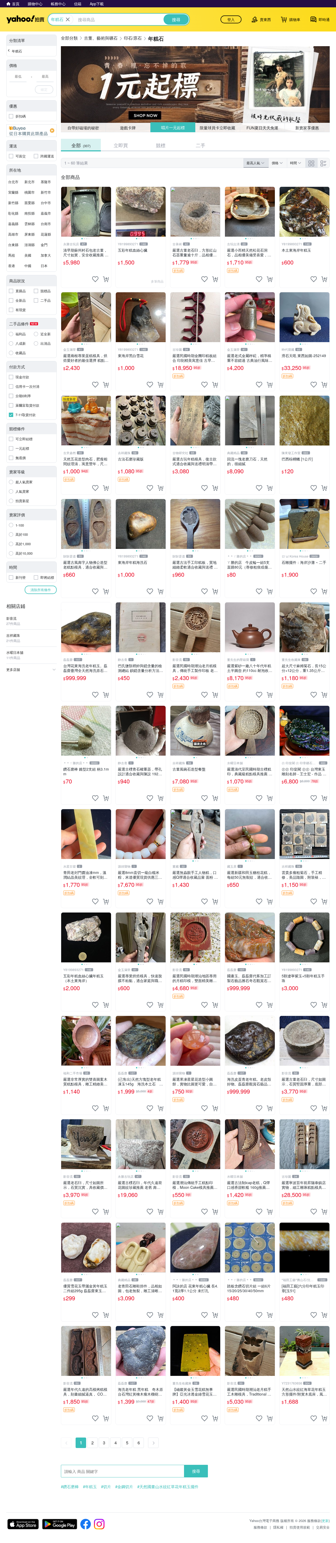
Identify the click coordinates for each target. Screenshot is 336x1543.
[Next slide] (107, 211)
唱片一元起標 (173, 127)
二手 (200, 145)
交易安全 (323, 1527)
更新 (325, 1520)
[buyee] (31, 130)
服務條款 (260, 1527)
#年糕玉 (90, 1486)
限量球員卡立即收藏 (217, 127)
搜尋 (196, 1471)
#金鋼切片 (124, 1486)
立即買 (121, 145)
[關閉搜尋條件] (68, 19)
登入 (231, 19)
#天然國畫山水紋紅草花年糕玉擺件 (167, 1486)
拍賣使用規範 (300, 1527)
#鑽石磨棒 (70, 1486)
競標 (160, 145)
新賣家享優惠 (307, 127)
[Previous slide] (64, 211)
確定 (44, 89)
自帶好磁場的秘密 (83, 127)
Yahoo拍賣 (25, 19)
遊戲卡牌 (128, 127)
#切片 (106, 1486)
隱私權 (278, 1527)
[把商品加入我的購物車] (106, 279)
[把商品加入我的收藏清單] (95, 279)
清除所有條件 (40, 589)
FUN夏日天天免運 (262, 127)
